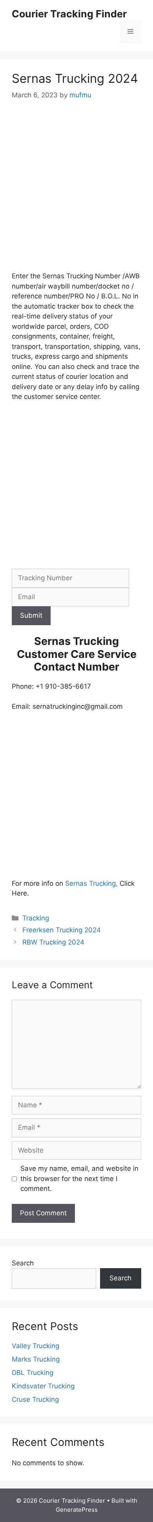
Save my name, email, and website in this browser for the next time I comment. (79, 1178)
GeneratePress (77, 1509)
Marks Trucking (36, 1359)
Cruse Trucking (35, 1399)
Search (23, 1263)
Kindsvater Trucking (43, 1386)
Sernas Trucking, (91, 883)
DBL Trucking (32, 1373)
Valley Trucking (35, 1346)
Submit (31, 615)
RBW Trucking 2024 (53, 942)
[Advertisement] (76, 191)
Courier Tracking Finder (69, 14)
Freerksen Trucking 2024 (61, 930)
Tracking (35, 918)
